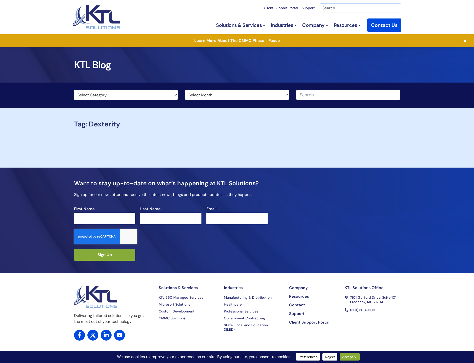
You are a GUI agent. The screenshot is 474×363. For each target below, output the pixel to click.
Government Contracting (244, 318)
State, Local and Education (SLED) (246, 327)
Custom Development (177, 311)
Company (298, 287)
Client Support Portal (281, 8)
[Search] (396, 95)
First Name (84, 209)
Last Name (150, 209)
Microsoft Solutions (174, 304)
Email (211, 209)
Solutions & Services (178, 287)
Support (308, 8)
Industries (233, 287)
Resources (299, 296)
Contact (297, 305)
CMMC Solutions (172, 318)
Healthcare (233, 304)
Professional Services (241, 311)
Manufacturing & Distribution (248, 297)
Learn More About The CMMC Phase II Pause (237, 40)
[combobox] (360, 7)
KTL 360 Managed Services (181, 297)
